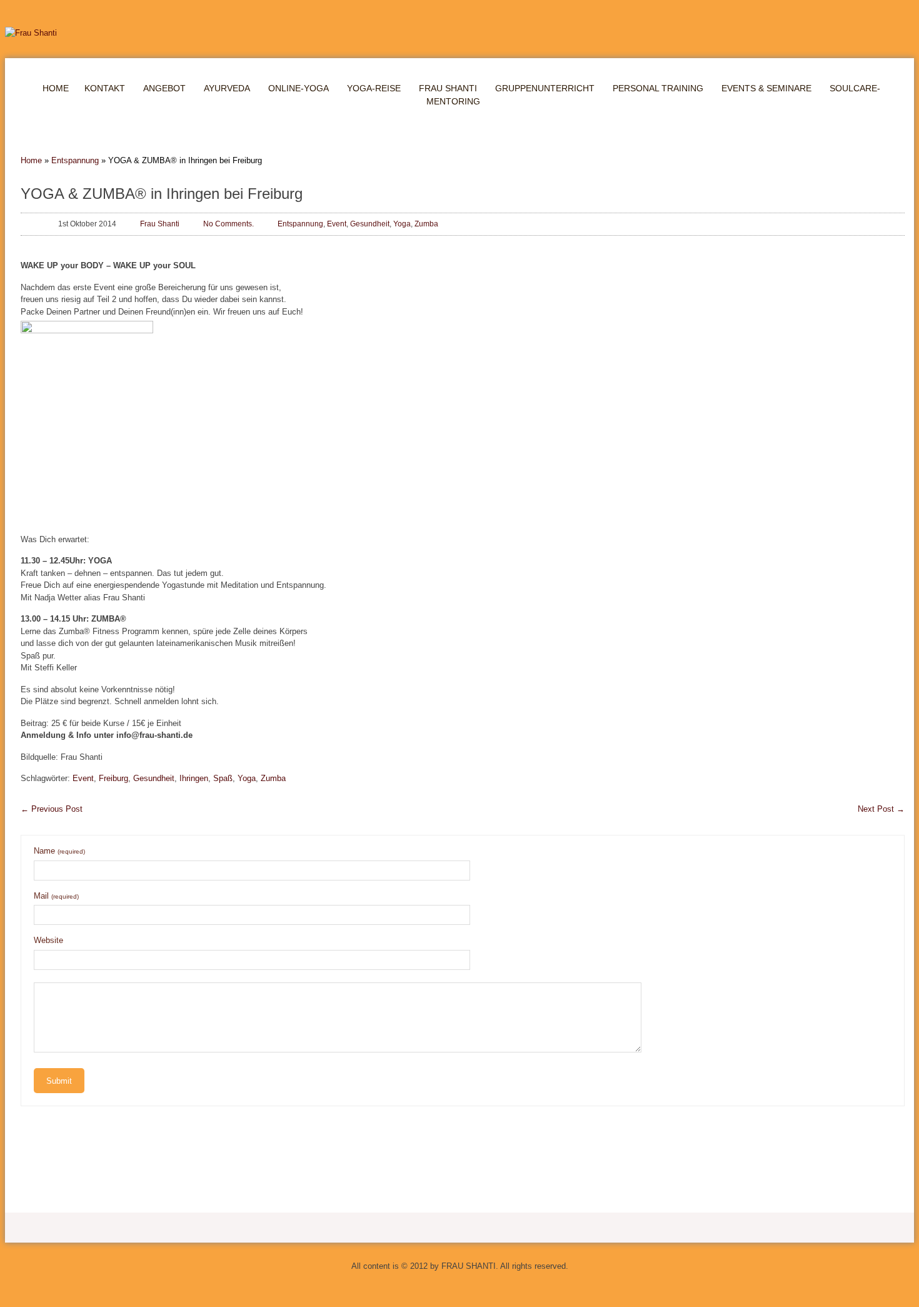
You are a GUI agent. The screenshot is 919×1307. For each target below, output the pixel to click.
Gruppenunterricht (545, 88)
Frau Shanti (448, 88)
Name (59, 850)
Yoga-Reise (374, 88)
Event (336, 224)
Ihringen (193, 778)
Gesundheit (369, 224)
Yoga (402, 224)
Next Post (881, 809)
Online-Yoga (298, 88)
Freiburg (113, 778)
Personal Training (658, 88)
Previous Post (52, 809)
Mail (56, 896)
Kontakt (104, 88)
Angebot (164, 88)
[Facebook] (472, 1288)
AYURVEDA (227, 88)
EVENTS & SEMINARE (766, 88)
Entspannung (75, 160)
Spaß (223, 778)
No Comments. (228, 224)
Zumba (426, 224)
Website (48, 940)
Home (56, 88)
